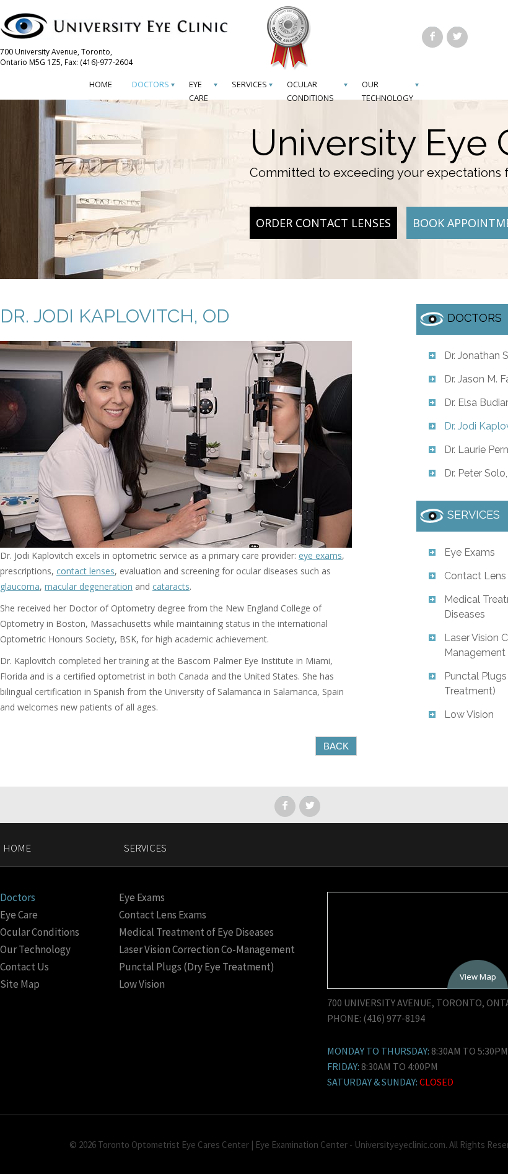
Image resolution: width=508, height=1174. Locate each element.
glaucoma (20, 586)
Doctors (150, 84)
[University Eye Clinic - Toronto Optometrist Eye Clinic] (121, 29)
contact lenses (85, 571)
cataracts (171, 586)
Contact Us (24, 966)
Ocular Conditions (39, 932)
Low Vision (469, 714)
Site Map (20, 984)
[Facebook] (432, 36)
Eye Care (19, 915)
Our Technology (35, 949)
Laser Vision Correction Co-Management (207, 949)
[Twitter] (457, 36)
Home (100, 84)
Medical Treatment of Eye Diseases (196, 932)
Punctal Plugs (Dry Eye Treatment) (196, 966)
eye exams (320, 555)
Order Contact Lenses (323, 222)
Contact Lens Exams (162, 915)
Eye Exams (469, 552)
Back (336, 746)
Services (249, 84)
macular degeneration (89, 586)
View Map (478, 976)
